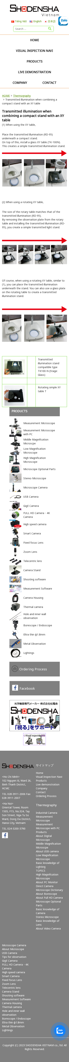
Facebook (27, 688)
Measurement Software (16, 999)
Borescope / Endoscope (16, 1018)
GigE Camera (9, 960)
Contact (49, 83)
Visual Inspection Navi (34, 51)
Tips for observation (14, 957)
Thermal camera (12, 1007)
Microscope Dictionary (49, 890)
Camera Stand (10, 991)
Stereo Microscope (47, 917)
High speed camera (13, 972)
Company (20, 83)
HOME (6, 95)
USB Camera (9, 953)
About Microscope (13, 949)
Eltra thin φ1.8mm (13, 1022)
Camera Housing (12, 1003)
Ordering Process (33, 669)
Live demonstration (34, 72)
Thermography (22, 95)
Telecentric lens (11, 987)
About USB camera (47, 851)
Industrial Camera (46, 812)
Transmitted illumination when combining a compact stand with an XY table (33, 115)
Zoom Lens (9, 984)
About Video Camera (48, 928)
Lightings (7, 1030)
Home (34, 40)
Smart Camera (11, 976)
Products (35, 61)
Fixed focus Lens (12, 980)
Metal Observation (13, 1026)
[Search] (50, 29)
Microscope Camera (14, 945)
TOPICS (40, 870)
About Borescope (46, 894)
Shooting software (13, 995)
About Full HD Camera (49, 897)
